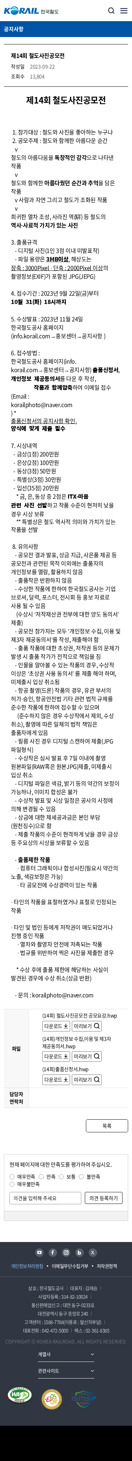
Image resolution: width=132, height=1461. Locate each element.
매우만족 (26, 1176)
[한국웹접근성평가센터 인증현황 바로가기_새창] (19, 1399)
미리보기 (83, 1025)
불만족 (93, 1176)
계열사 (44, 1354)
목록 (106, 1125)
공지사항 (14, 29)
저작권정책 (107, 1265)
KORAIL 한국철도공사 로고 (31, 10)
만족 (50, 1176)
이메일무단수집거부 (70, 1265)
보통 (71, 1176)
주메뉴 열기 (124, 10)
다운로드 (53, 1025)
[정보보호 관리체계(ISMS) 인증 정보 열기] (83, 1399)
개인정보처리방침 (27, 1265)
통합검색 (111, 10)
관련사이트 (48, 1370)
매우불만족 (28, 1184)
